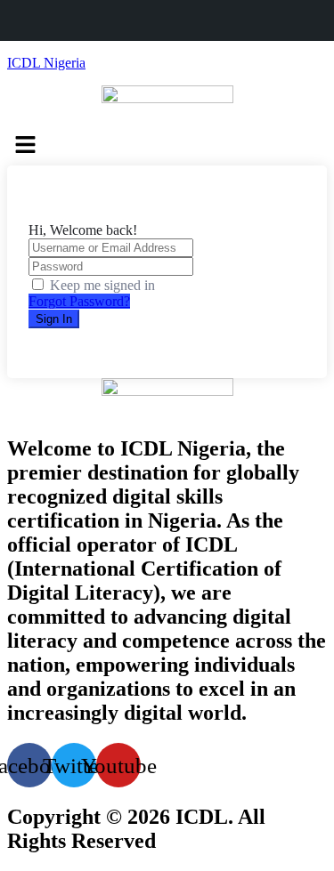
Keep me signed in (102, 285)
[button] (167, 145)
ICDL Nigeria (46, 62)
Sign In (54, 319)
